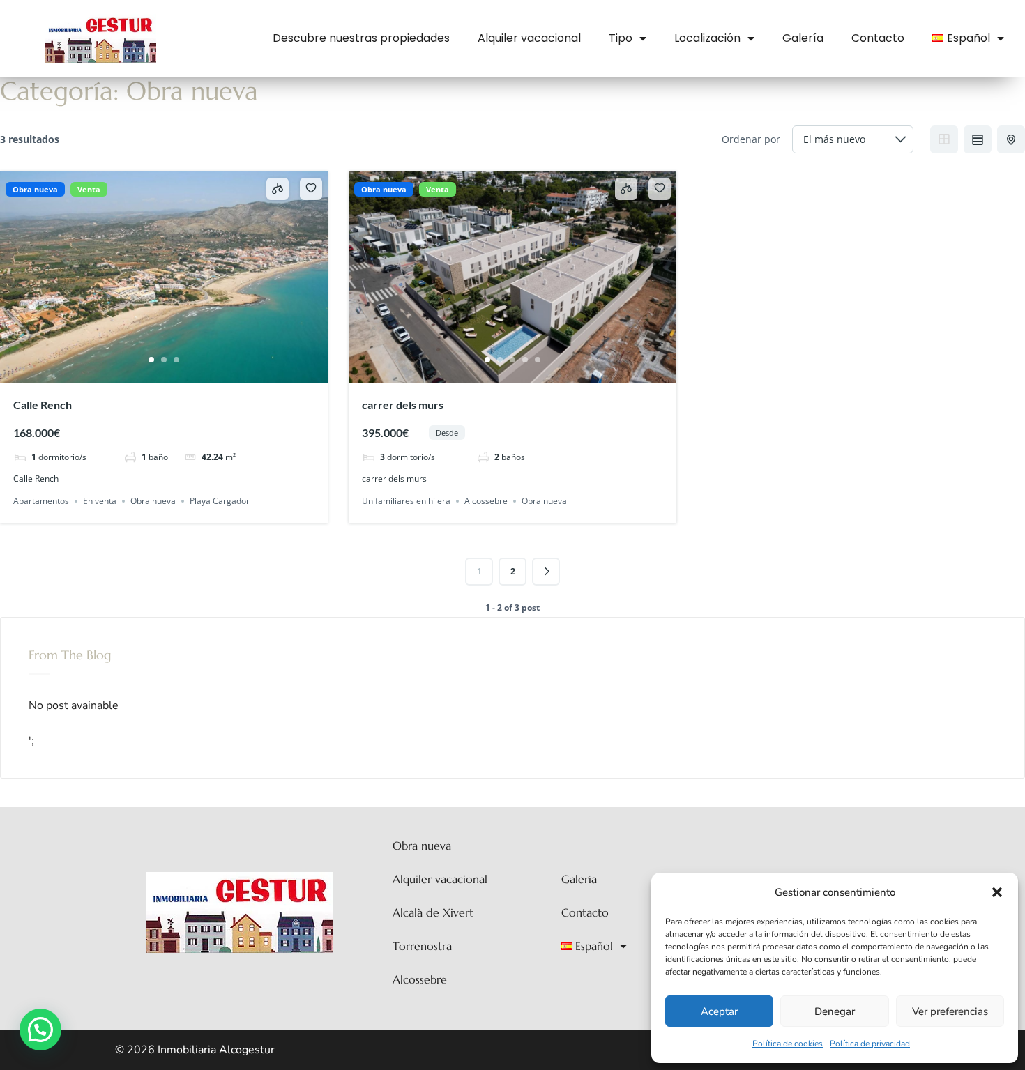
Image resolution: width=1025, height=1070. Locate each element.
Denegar (834, 1011)
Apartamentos (41, 501)
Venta (88, 189)
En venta (99, 501)
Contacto (877, 38)
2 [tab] (164, 359)
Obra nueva (35, 189)
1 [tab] (151, 359)
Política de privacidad (870, 1043)
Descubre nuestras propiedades (361, 38)
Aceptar (719, 1011)
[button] (997, 892)
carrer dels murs (402, 404)
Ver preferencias (950, 1011)
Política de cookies (787, 1043)
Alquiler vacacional (529, 38)
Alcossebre (486, 501)
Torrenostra (422, 946)
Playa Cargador (220, 501)
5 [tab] (537, 359)
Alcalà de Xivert (433, 912)
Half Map (1011, 139)
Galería (802, 38)
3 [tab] (176, 359)
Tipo (620, 38)
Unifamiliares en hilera (406, 501)
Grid (944, 139)
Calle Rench (42, 404)
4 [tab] (525, 359)
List (978, 139)
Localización (707, 38)
